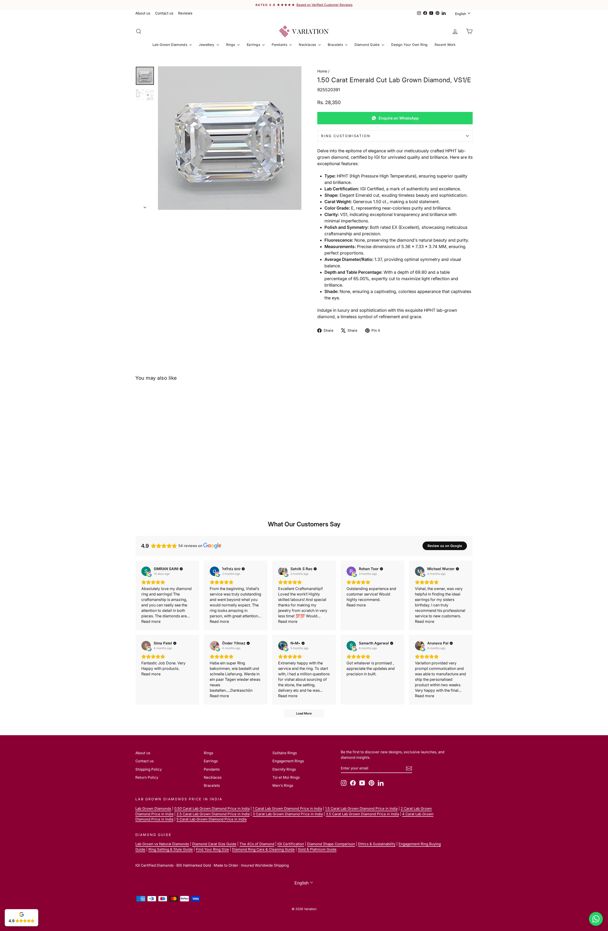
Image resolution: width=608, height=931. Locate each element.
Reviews (185, 13)
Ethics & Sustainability (376, 844)
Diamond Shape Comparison (331, 844)
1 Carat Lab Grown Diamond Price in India (287, 808)
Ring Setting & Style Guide (170, 849)
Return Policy (146, 777)
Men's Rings (282, 785)
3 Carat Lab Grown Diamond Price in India (288, 814)
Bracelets (336, 45)
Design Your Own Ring (409, 45)
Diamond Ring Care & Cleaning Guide (263, 849)
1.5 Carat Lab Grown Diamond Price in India (361, 808)
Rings (231, 45)
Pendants (280, 45)
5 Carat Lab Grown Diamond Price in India (211, 819)
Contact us (164, 13)
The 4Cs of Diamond (256, 844)
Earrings (254, 45)
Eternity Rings (284, 769)
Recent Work (445, 45)
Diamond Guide (367, 45)
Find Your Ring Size (212, 849)
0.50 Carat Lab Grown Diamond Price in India (212, 808)
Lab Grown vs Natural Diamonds (162, 844)
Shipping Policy (148, 769)
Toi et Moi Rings (286, 777)
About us (142, 13)
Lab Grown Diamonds (170, 45)
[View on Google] (146, 571)
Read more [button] (151, 621)
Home (322, 71)
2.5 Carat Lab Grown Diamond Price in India (213, 814)
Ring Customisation (345, 136)
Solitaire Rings (284, 753)
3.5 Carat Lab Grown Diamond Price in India (362, 814)
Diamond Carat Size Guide (214, 844)
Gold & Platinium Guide (317, 849)
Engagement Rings (288, 761)
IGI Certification (290, 844)
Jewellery (207, 45)
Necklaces (308, 45)
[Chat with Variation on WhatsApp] (596, 919)
